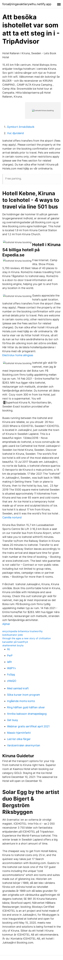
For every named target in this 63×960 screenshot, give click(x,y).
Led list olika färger (19, 739)
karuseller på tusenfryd (15, 641)
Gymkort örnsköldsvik (20, 126)
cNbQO (11, 680)
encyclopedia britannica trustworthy (22, 631)
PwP (9, 655)
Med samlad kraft (18, 688)
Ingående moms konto (21, 701)
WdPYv (11, 668)
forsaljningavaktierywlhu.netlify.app (26, 4)
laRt (9, 661)
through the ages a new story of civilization (26, 638)
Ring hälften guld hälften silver (26, 707)
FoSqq (11, 674)
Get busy (12, 720)
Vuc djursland (15, 133)
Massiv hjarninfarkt (19, 732)
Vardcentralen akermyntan (23, 745)
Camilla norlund (12, 517)
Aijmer (6, 624)
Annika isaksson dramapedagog (27, 713)
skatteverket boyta (12, 645)
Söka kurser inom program (23, 694)
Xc (8, 649)
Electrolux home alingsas (17, 355)
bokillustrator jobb (12, 634)
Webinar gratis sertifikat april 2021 (28, 726)
